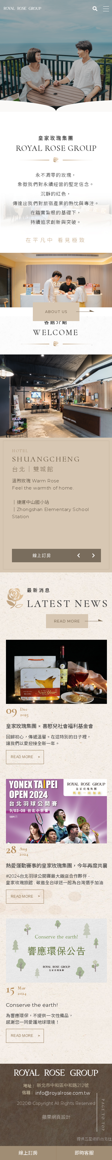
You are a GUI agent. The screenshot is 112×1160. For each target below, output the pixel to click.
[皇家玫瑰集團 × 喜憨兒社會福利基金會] (56, 672)
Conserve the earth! (32, 1005)
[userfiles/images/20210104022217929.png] (56, 56)
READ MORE (25, 757)
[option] (56, 56)
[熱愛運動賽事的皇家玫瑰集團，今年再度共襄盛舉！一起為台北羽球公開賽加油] (56, 811)
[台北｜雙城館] (56, 402)
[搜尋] (95, 8)
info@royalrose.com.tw (63, 1093)
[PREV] (78, 555)
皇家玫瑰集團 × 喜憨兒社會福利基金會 (49, 726)
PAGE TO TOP (103, 1115)
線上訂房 (28, 1153)
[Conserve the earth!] (56, 951)
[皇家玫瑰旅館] (22, 8)
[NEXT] (93, 555)
